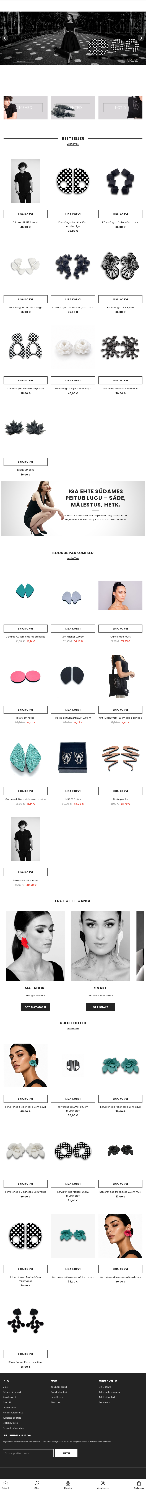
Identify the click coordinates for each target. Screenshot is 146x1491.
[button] (37, 1485)
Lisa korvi (25, 214)
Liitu (66, 1453)
